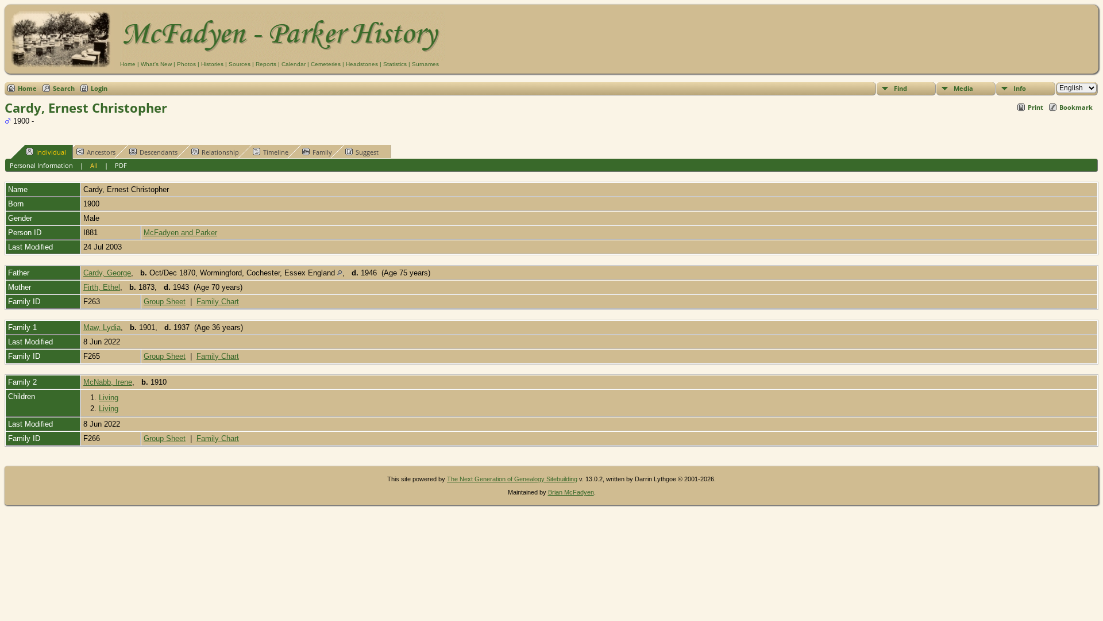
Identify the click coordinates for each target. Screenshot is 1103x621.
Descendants (159, 152)
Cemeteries (326, 64)
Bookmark (1076, 107)
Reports (266, 64)
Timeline (275, 152)
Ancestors (101, 152)
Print (1035, 107)
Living (108, 397)
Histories (212, 64)
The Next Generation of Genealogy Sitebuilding (512, 479)
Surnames (425, 64)
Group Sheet (165, 301)
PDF (121, 165)
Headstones (362, 64)
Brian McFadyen (571, 492)
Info (1019, 88)
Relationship (220, 152)
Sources (239, 64)
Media (963, 88)
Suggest (367, 152)
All (94, 165)
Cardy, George (107, 273)
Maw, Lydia (102, 327)
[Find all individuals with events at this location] (339, 273)
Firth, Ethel (101, 287)
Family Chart (217, 301)
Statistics (395, 64)
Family (322, 152)
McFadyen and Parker (180, 232)
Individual (51, 152)
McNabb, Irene (107, 382)
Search (64, 88)
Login (99, 88)
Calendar (293, 64)
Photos (186, 64)
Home (128, 64)
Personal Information (41, 165)
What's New (156, 64)
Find (900, 88)
